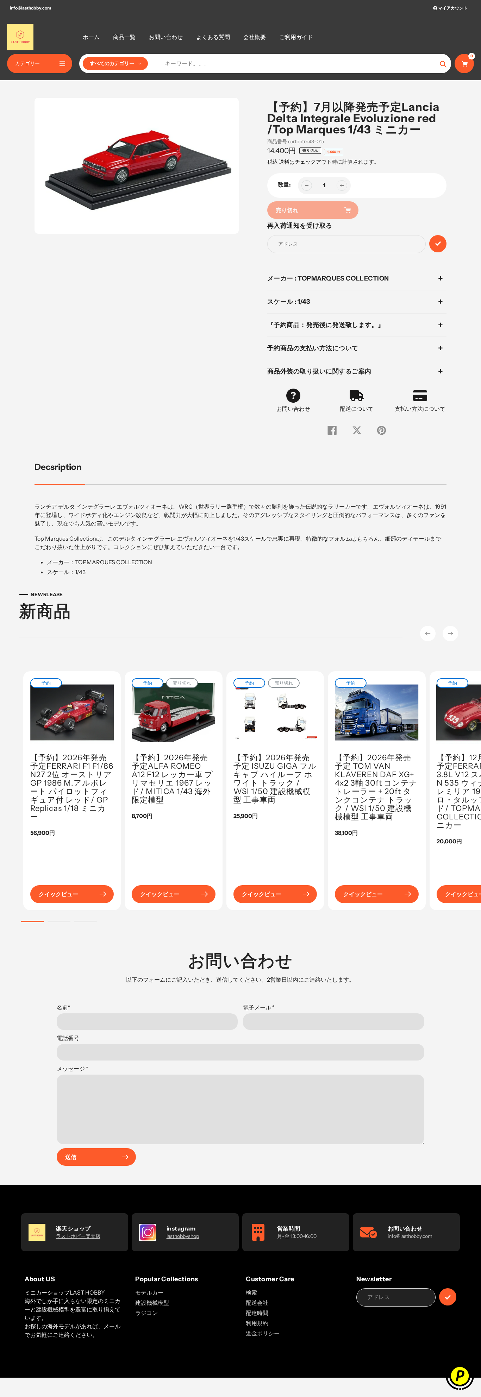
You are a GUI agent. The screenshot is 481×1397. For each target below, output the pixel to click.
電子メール (259, 1007)
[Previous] (428, 633)
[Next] (450, 633)
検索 (251, 1292)
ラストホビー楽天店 (78, 1236)
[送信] (447, 1296)
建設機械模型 (152, 1302)
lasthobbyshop (183, 1236)
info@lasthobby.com (30, 8)
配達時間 (257, 1312)
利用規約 (257, 1323)
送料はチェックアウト (305, 161)
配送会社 (257, 1302)
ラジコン (146, 1312)
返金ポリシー (263, 1333)
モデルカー (149, 1292)
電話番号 (68, 1038)
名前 (63, 1007)
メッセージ (72, 1068)
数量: (284, 184)
